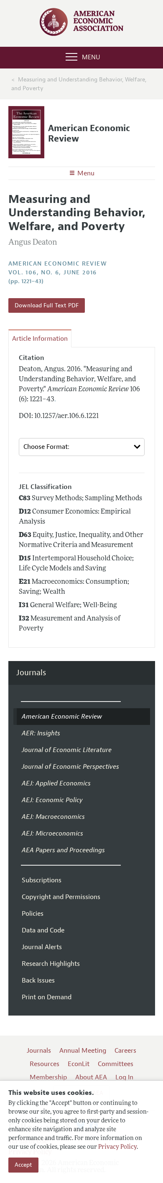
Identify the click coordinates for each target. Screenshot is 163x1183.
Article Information (40, 338)
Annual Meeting (82, 1050)
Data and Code (43, 930)
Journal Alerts (42, 947)
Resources (44, 1064)
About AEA (91, 1077)
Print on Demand (46, 997)
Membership (48, 1077)
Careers (125, 1050)
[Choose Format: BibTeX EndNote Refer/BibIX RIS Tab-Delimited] (82, 447)
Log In (124, 1077)
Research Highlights (51, 964)
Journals (31, 673)
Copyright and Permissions (61, 897)
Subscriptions (41, 880)
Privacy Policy (117, 1147)
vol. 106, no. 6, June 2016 (52, 272)
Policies (32, 913)
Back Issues (38, 980)
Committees (115, 1064)
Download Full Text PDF (47, 305)
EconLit (78, 1064)
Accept (23, 1164)
